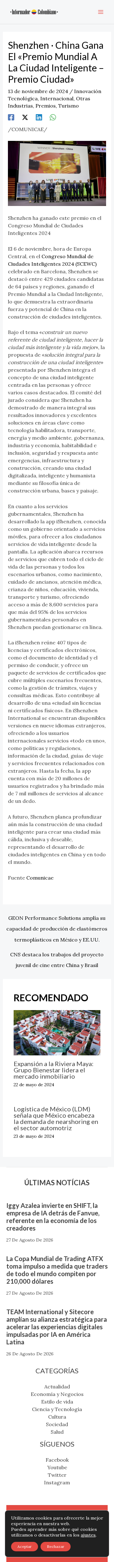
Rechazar (55, 1546)
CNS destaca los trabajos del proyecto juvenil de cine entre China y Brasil (57, 956)
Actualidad (57, 1386)
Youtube (57, 1467)
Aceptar (24, 1546)
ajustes (88, 1535)
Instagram (57, 1482)
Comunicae (40, 878)
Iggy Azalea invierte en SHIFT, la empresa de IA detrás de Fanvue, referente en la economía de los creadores (52, 1217)
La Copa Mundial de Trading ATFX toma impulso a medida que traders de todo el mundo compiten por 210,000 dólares (57, 1270)
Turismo (68, 106)
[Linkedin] (39, 117)
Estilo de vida (57, 1401)
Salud (57, 1432)
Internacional (56, 98)
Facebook (57, 1460)
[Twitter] (25, 117)
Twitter (57, 1475)
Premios (45, 106)
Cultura (57, 1417)
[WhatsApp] (53, 117)
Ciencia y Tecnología (57, 1409)
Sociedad (57, 1424)
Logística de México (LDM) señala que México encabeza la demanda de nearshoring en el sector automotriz (56, 1118)
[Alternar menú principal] (101, 12)
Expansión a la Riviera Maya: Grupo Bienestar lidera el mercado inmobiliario (53, 1070)
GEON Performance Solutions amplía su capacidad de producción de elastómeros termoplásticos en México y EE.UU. (56, 919)
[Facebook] (11, 117)
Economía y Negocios (57, 1394)
